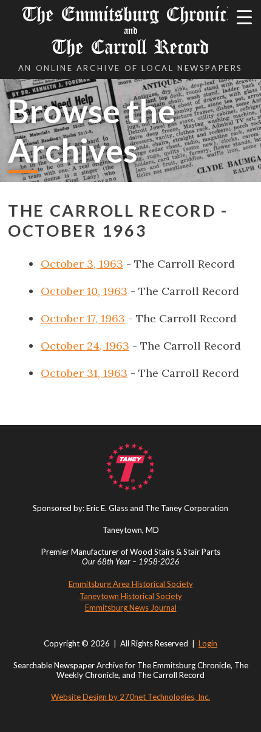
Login (207, 643)
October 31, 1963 (84, 373)
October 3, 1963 (82, 264)
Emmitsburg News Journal (131, 607)
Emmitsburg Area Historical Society (131, 584)
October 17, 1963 (83, 318)
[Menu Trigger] (244, 16)
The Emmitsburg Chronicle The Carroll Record (130, 30)
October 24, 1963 (85, 346)
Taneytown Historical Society (131, 596)
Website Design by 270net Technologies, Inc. (130, 697)
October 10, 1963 (84, 291)
